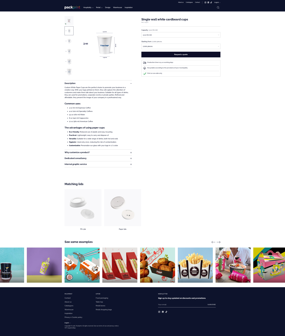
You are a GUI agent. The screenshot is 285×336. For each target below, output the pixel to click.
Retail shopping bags (104, 310)
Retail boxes (100, 306)
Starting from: (151, 41)
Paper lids (122, 229)
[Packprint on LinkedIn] (208, 2)
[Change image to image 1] (69, 20)
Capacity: (149, 30)
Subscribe (212, 304)
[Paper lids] (122, 207)
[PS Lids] (83, 207)
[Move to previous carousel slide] (213, 242)
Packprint (79, 326)
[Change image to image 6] (69, 71)
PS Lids (83, 229)
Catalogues (69, 306)
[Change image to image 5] (69, 61)
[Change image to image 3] (69, 41)
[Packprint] (72, 7)
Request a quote (181, 54)
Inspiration (68, 313)
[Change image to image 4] (69, 51)
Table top (99, 302)
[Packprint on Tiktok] (211, 2)
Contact (68, 298)
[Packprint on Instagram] (205, 2)
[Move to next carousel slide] (218, 242)
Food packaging (102, 298)
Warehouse (69, 310)
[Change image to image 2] (69, 30)
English (216, 2)
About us (68, 302)
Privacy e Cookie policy (73, 317)
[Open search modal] (218, 7)
